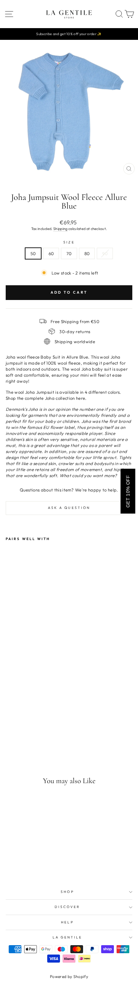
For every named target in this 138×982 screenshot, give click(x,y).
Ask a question (69, 508)
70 (69, 253)
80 (87, 253)
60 (51, 253)
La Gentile (67, 937)
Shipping (60, 228)
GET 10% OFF (128, 491)
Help (67, 922)
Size (68, 242)
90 (105, 253)
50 (33, 253)
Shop (67, 892)
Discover (67, 907)
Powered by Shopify (69, 976)
